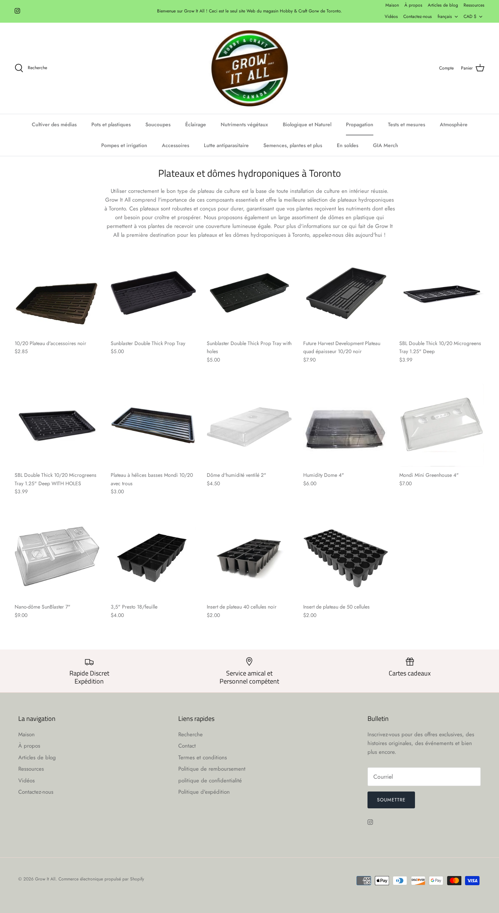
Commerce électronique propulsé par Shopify (101, 879)
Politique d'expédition (204, 792)
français (445, 16)
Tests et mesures (406, 124)
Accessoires (175, 145)
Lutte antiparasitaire (226, 145)
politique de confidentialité (210, 781)
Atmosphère (454, 124)
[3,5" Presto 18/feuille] (153, 556)
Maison (392, 5)
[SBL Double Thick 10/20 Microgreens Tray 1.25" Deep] (441, 293)
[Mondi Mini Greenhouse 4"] (441, 424)
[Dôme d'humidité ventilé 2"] (249, 424)
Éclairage (195, 124)
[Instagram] (17, 11)
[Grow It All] (249, 68)
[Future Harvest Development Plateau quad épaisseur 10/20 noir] (345, 293)
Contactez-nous (417, 16)
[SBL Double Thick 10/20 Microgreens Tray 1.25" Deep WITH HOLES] (57, 424)
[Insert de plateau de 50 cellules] (345, 556)
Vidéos (391, 16)
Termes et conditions (202, 757)
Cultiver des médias (54, 124)
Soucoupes (158, 124)
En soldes (347, 145)
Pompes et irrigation (124, 145)
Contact (187, 746)
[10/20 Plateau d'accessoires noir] (57, 293)
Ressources (474, 5)
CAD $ (470, 16)
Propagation (359, 124)
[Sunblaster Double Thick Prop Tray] (153, 293)
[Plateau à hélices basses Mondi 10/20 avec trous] (153, 424)
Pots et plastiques (111, 124)
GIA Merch (385, 145)
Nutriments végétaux (244, 124)
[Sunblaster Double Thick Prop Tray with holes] (249, 293)
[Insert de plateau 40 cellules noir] (249, 556)
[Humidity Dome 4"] (345, 424)
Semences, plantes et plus (292, 145)
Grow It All (45, 879)
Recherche (190, 734)
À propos (413, 5)
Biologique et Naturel (307, 124)
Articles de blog (443, 5)
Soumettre (391, 799)
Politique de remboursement (211, 769)
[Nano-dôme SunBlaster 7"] (57, 556)
